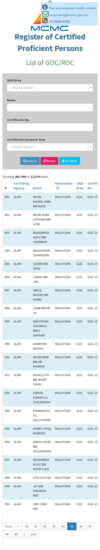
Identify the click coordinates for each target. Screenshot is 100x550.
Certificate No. (18, 120)
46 (81, 526)
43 (53, 526)
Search (31, 161)
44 (62, 526)
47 (90, 526)
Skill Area (14, 80)
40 (26, 526)
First (9, 526)
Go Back (71, 161)
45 (71, 526)
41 (35, 526)
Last (34, 534)
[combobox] (50, 88)
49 (16, 534)
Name (11, 100)
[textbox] (48, 87)
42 (44, 526)
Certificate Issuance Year (26, 139)
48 (7, 534)
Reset (50, 161)
